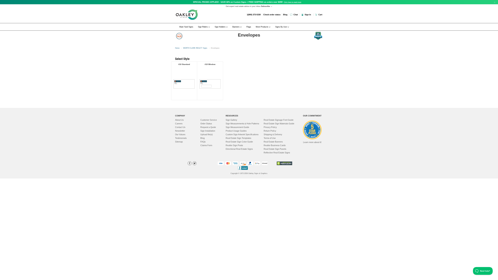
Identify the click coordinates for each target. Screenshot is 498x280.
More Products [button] (262, 27)
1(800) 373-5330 (254, 14)
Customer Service (208, 120)
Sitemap (179, 142)
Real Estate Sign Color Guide (239, 142)
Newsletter (180, 131)
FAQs (203, 142)
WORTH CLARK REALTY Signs (195, 48)
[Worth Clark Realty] (192, 35)
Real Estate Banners (273, 142)
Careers (178, 123)
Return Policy (270, 131)
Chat (295, 14)
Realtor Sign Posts (234, 145)
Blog (285, 14)
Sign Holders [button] (220, 27)
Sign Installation (207, 131)
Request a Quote (208, 127)
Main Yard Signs (186, 27)
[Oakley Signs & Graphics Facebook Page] (189, 163)
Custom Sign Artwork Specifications (242, 134)
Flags (248, 27)
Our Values (180, 134)
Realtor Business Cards (275, 145)
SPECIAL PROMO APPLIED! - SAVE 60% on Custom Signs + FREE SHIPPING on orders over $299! (238, 2)
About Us (179, 120)
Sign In (307, 14)
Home (177, 48)
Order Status (206, 123)
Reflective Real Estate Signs (277, 153)
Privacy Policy (270, 127)
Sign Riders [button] (203, 27)
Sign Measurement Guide (237, 127)
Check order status (272, 14)
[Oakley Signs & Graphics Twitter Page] (194, 163)
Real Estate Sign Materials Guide (279, 123)
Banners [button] (236, 27)
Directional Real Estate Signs (239, 149)
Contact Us (180, 127)
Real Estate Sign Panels (275, 149)
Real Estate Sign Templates (238, 138)
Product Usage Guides (236, 131)
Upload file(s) (206, 134)
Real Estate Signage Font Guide (278, 120)
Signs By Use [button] (281, 27)
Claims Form (206, 145)
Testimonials (181, 138)
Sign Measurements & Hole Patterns (242, 123)
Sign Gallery (231, 120)
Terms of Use (270, 138)
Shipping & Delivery (273, 134)
